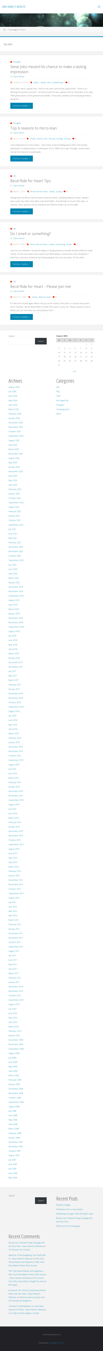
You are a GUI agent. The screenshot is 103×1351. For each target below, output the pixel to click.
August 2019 (14, 600)
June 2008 (13, 1115)
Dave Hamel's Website (14, 7)
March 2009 (14, 1075)
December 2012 (16, 880)
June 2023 (13, 476)
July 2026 (12, 391)
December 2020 (16, 547)
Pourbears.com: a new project (69, 1209)
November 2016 (16, 698)
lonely (69, 244)
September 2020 (16, 560)
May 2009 (13, 1066)
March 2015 (14, 778)
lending (59, 138)
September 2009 (16, 1049)
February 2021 (15, 542)
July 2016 (12, 715)
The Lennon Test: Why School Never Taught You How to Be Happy (27, 1281)
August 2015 (14, 764)
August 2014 (14, 804)
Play (58, 391)
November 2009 (16, 1044)
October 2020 (15, 556)
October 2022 (15, 498)
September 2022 (16, 502)
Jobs (49, 82)
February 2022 (15, 511)
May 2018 (13, 644)
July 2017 (12, 671)
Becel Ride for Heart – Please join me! (40, 286)
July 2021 (12, 529)
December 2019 (16, 587)
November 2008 (16, 1093)
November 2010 (16, 991)
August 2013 (14, 849)
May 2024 (13, 462)
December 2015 (16, 747)
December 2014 (16, 791)
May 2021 (13, 538)
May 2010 (13, 1017)
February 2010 (15, 1031)
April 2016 (13, 729)
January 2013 (14, 875)
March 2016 (14, 733)
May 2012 (13, 911)
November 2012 (16, 884)
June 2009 (13, 1062)
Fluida (50, 1343)
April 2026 (13, 405)
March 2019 (14, 609)
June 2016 (13, 720)
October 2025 (15, 431)
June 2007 (13, 1164)
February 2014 (15, 822)
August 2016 (14, 711)
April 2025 (13, 445)
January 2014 (14, 826)
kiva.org (52, 138)
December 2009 (16, 1040)
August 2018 (14, 631)
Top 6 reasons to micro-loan (33, 128)
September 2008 (16, 1102)
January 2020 (14, 582)
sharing (67, 138)
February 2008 (15, 1133)
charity (43, 82)
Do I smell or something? (30, 233)
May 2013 (13, 858)
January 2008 (14, 1137)
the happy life (62, 400)
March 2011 (14, 973)
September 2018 (16, 627)
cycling (59, 191)
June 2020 (13, 569)
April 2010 (13, 1022)
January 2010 (14, 1035)
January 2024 (14, 467)
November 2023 (16, 471)
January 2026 (14, 418)
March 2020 (14, 578)
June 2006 (13, 1173)
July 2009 (12, 1057)
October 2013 (15, 840)
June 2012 (13, 906)
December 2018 (16, 618)
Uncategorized (62, 409)
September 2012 (16, 893)
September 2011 (16, 946)
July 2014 (12, 809)
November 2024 (16, 453)
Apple (36, 82)
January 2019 (14, 613)
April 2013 (13, 862)
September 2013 (16, 844)
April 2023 (13, 485)
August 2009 (14, 1053)
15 (86, 352)
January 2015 (14, 786)
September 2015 (16, 760)
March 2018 (14, 653)
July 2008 (12, 1111)
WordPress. (60, 1343)
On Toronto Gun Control (19, 1249)
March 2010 (14, 1026)
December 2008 (16, 1088)
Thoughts (17, 61)
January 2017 (14, 689)
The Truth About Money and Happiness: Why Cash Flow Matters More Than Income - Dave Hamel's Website (27, 1274)
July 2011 (12, 955)
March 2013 (14, 866)
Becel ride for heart (39, 191)
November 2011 (16, 938)
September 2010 (16, 1000)
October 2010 (15, 995)
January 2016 (14, 742)
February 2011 (15, 977)
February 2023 (15, 489)
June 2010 (13, 1013)
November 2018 (16, 622)
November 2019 (16, 591)
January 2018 (14, 658)
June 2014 (13, 813)
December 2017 (16, 662)
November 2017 (16, 667)
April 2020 (13, 573)
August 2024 (14, 458)
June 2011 (13, 960)
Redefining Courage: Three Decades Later (74, 1213)
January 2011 (14, 982)
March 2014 (14, 818)
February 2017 (15, 684)
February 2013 (15, 871)
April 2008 (13, 1124)
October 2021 (15, 520)
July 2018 (12, 635)
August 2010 (14, 1004)
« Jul (74, 371)
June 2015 (13, 773)
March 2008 (14, 1128)
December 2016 (16, 693)
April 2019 (13, 604)
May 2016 (13, 724)
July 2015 (12, 769)
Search (12, 336)
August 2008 (14, 1106)
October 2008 (15, 1097)
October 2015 (15, 755)
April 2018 (13, 649)
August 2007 (14, 1155)
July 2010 (12, 1009)
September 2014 (16, 800)
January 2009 (14, 1084)
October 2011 (15, 942)
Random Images (63, 1205)
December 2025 (16, 422)
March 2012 (14, 920)
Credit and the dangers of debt (25, 1313)
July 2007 (12, 1160)
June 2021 (13, 533)
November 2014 (16, 795)
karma (40, 138)
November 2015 (16, 751)
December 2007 (16, 1142)
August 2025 (14, 440)
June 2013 (13, 853)
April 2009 (13, 1071)
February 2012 (15, 924)
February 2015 (15, 782)
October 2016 (15, 702)
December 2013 (16, 831)
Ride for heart (45, 297)
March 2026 (14, 409)
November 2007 (16, 1146)
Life (14, 176)
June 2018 (13, 640)
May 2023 (13, 480)
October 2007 (15, 1151)
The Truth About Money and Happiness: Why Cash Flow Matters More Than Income (26, 1262)
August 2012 (14, 898)
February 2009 (15, 1080)
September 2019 (16, 595)
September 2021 (16, 525)
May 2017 (13, 675)
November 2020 (16, 551)
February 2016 (15, 738)
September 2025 (16, 436)
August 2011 (14, 951)
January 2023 (14, 493)
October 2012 (15, 889)
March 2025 (14, 449)
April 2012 (13, 915)
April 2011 (13, 969)
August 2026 (14, 387)
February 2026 (15, 413)
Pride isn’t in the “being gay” (68, 1226)
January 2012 (14, 929)
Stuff (58, 396)
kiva (45, 138)
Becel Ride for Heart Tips (30, 180)
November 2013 (16, 835)
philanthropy (57, 82)
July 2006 (12, 1168)
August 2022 (14, 507)
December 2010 (16, 986)
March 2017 (14, 680)
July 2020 (12, 564)
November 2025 (16, 427)
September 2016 (16, 707)
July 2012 (12, 902)
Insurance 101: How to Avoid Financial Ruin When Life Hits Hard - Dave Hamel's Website (27, 1294)
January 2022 (14, 516)
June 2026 (13, 396)
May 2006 (13, 1177)
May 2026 (13, 400)
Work (58, 413)
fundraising (60, 244)
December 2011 (16, 933)
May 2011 (13, 964)
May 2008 (13, 1120)
